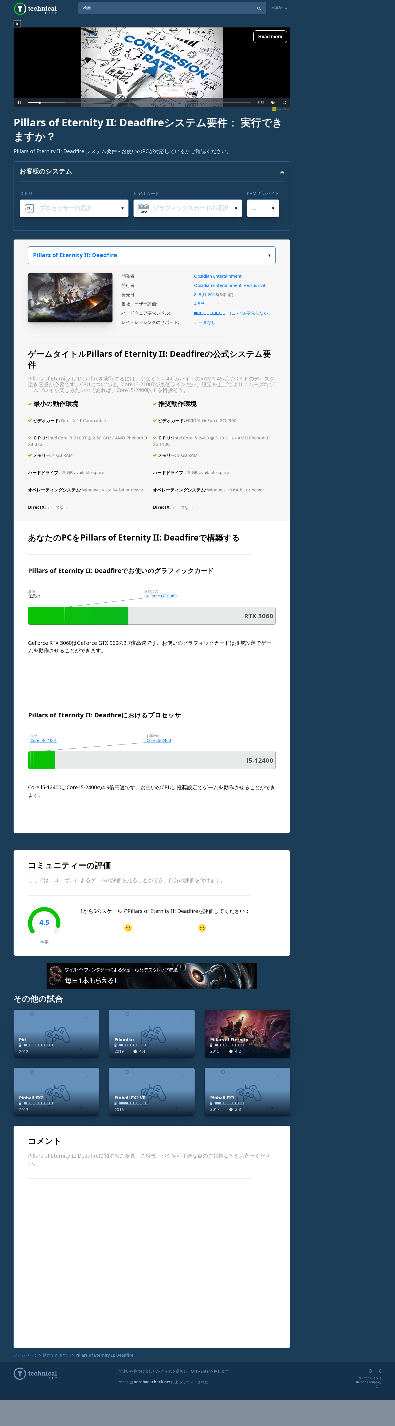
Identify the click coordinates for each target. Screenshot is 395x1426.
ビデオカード (146, 193)
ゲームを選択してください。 (151, 255)
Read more (270, 36)
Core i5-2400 (159, 740)
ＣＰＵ (26, 193)
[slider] (139, 102)
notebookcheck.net (152, 1381)
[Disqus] (152, 1262)
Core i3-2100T (43, 740)
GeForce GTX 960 (160, 596)
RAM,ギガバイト (263, 193)
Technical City (35, 9)
